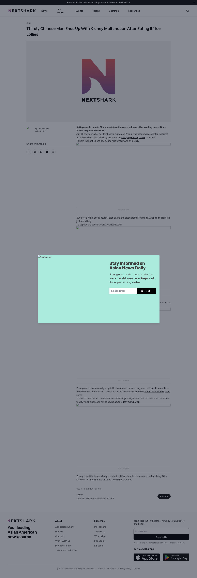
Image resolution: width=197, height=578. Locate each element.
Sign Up (146, 291)
